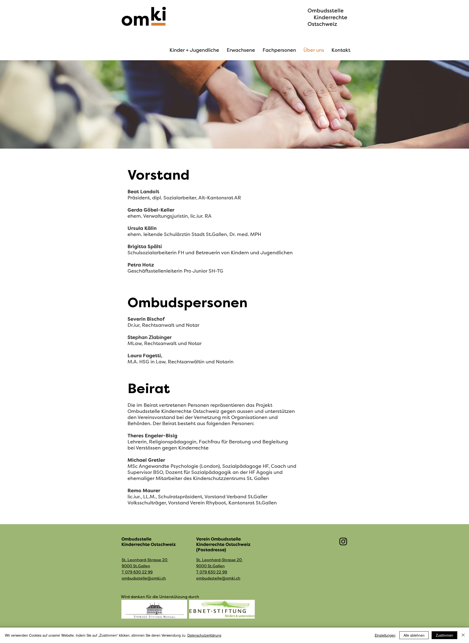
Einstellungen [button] (385, 635)
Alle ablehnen (414, 635)
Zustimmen (444, 635)
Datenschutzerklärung (204, 635)
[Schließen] (463, 635)
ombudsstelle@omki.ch (144, 578)
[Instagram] (343, 541)
